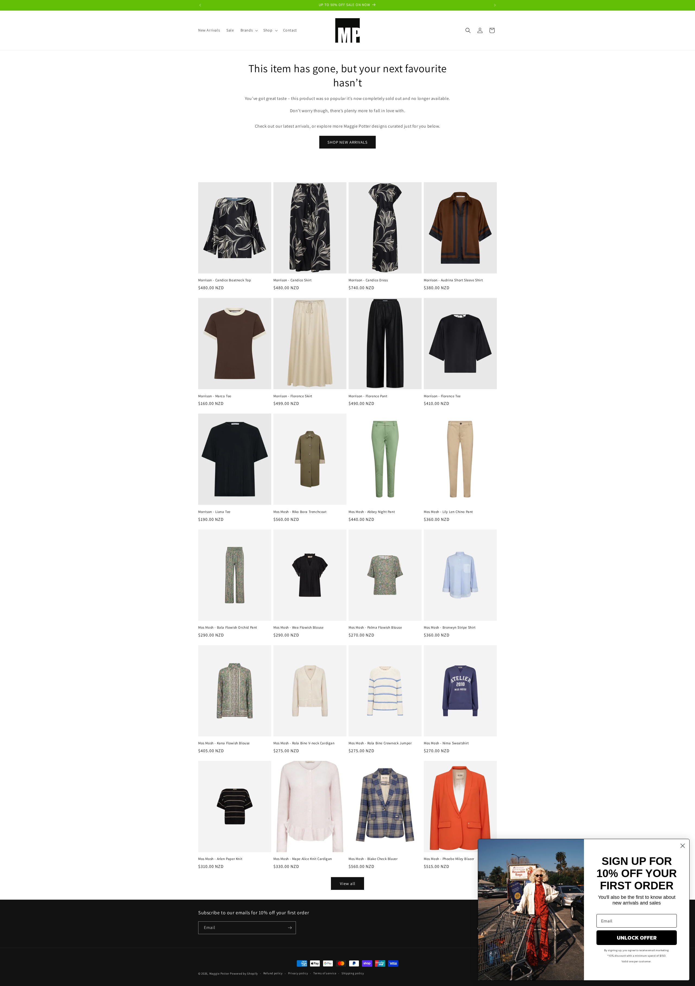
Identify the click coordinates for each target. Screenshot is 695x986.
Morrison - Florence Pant (368, 396)
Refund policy (273, 973)
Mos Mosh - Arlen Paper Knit (220, 859)
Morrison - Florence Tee (442, 396)
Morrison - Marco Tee (214, 396)
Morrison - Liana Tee (214, 512)
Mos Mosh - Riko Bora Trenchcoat (300, 512)
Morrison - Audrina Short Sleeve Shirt (453, 280)
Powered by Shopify (244, 973)
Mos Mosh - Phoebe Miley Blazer (449, 859)
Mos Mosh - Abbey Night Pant (372, 512)
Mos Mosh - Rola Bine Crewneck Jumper (380, 743)
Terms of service (324, 973)
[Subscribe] (290, 927)
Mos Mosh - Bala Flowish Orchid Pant (227, 627)
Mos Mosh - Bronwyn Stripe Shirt (450, 627)
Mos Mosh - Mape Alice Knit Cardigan (302, 859)
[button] (248, 30)
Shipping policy (353, 973)
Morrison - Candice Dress (368, 280)
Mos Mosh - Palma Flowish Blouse (375, 627)
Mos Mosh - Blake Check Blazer (373, 859)
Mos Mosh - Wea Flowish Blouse (298, 627)
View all (347, 883)
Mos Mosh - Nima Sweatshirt (446, 743)
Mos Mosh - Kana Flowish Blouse (224, 743)
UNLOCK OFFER (637, 938)
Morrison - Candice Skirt (292, 280)
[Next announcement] (495, 5)
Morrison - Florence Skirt (292, 396)
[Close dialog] (682, 845)
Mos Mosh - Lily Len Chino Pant (448, 512)
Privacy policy (298, 973)
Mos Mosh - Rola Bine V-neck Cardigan (304, 743)
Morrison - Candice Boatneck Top (224, 280)
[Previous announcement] (200, 5)
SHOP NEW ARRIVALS (347, 142)
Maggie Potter (219, 973)
